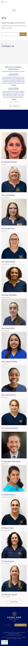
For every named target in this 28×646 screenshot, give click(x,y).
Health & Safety (23, 637)
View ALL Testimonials (14, 106)
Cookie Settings (14, 638)
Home (12, 11)
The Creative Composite (18, 635)
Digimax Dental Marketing (15, 633)
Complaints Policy (13, 637)
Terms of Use (19, 637)
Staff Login (19, 638)
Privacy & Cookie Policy (5, 637)
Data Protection (9, 638)
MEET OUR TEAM (14, 601)
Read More (14, 85)
